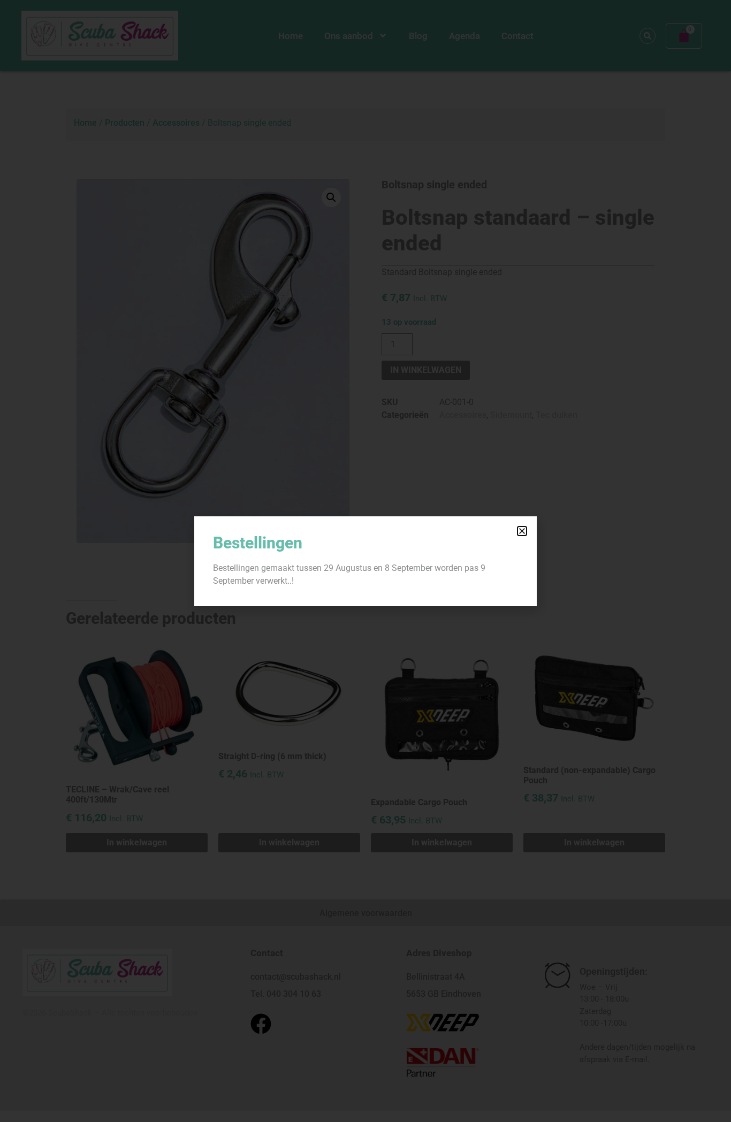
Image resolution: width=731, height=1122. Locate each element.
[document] (365, 561)
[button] (522, 531)
